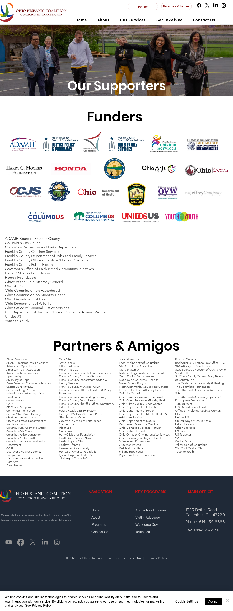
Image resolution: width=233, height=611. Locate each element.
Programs (99, 524)
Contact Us (99, 532)
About (98, 517)
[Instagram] (224, 5)
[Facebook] (199, 5)
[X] (207, 5)
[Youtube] (8, 542)
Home (96, 510)
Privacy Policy (156, 558)
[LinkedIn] (215, 5)
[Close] (227, 601)
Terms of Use (131, 558)
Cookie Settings (186, 601)
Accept (213, 601)
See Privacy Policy (38, 605)
